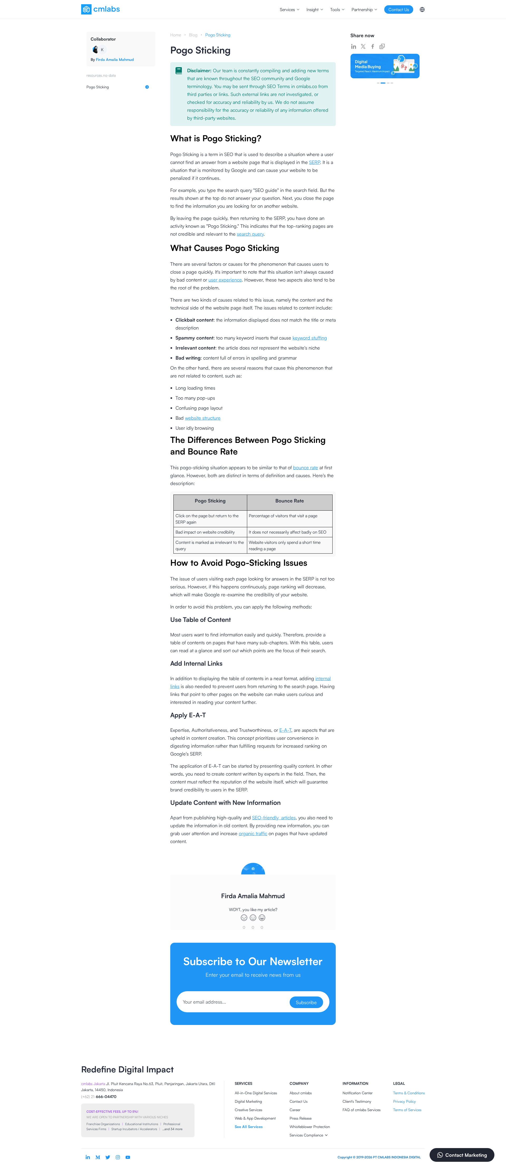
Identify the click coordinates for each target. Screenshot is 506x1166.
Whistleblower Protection (310, 1126)
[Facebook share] (372, 46)
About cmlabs (301, 1093)
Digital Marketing (248, 1101)
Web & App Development (255, 1118)
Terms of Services (407, 1109)
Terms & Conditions (409, 1093)
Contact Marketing (466, 1155)
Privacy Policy (404, 1101)
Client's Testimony (357, 1101)
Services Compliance (306, 1135)
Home (175, 34)
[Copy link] (382, 46)
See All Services (248, 1126)
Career (295, 1109)
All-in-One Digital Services (256, 1093)
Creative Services (248, 1109)
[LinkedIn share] (354, 46)
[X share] (363, 46)
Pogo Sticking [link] (217, 34)
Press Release (301, 1118)
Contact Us (299, 1101)
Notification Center (358, 1093)
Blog (193, 34)
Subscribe (306, 1002)
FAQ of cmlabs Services (362, 1109)
